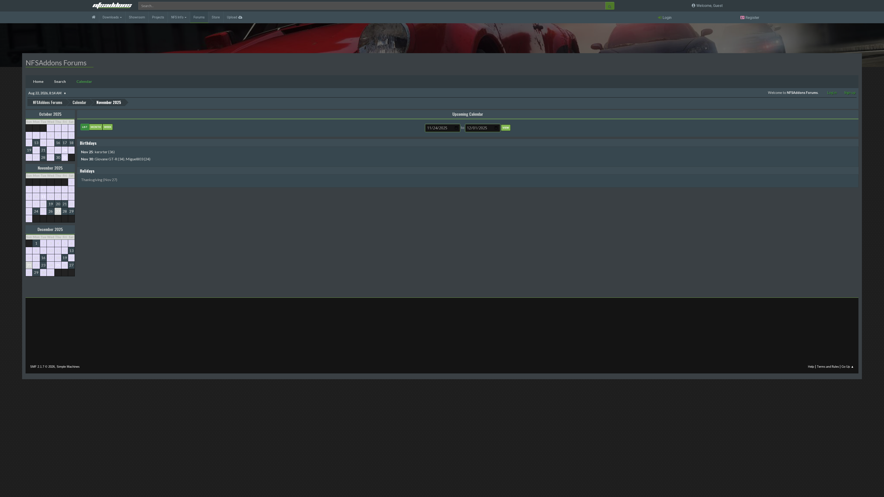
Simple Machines (68, 366)
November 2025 (50, 168)
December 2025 (50, 229)
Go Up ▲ (847, 366)
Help (811, 366)
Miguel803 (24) (138, 159)
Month (96, 126)
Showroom (137, 17)
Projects (158, 17)
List (84, 126)
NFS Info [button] (177, 17)
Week (107, 126)
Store (216, 17)
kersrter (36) (105, 152)
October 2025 (50, 114)
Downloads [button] (111, 17)
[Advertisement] (442, 332)
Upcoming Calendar (467, 114)
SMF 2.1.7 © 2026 (42, 366)
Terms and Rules (828, 366)
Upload (232, 17)
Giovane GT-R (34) (109, 159)
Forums (199, 17)
